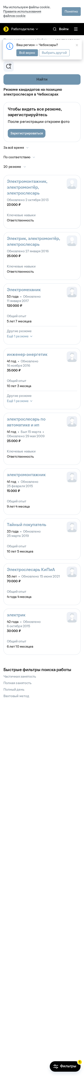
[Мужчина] (72, 292)
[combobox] (19, 157)
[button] (26, 133)
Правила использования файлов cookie (22, 14)
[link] (54, 29)
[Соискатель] (72, 183)
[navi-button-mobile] (76, 29)
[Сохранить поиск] (8, 66)
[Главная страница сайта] (6, 29)
